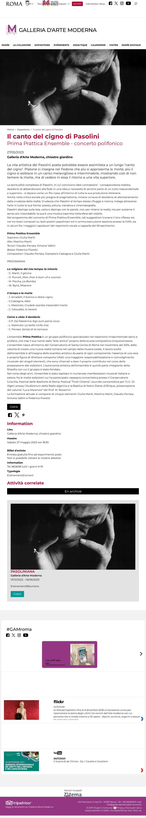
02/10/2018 (97, 713)
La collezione (22, 45)
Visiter (113, 45)
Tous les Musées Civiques (51, 3)
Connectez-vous (95, 3)
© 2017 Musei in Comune (99, 808)
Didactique (80, 45)
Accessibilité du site (121, 810)
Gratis (14, 406)
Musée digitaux (131, 45)
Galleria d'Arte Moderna (58, 30)
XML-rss (137, 810)
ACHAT (77, 3)
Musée (5, 45)
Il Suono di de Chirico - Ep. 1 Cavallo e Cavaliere (81, 761)
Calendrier (98, 45)
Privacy (120, 808)
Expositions (42, 45)
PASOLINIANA (23, 571)
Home (10, 129)
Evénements (61, 45)
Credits (105, 810)
